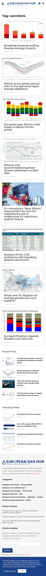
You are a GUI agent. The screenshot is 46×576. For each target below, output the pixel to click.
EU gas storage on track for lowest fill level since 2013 (28, 372)
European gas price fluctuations (30, 434)
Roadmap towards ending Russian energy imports (21, 47)
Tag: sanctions (13, 16)
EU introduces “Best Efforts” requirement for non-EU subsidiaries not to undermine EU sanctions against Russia (23, 214)
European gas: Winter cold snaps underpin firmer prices (22, 127)
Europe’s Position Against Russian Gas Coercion (21, 337)
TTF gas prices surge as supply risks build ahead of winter (29, 394)
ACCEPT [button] (22, 571)
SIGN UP (7, 550)
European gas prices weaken (29, 414)
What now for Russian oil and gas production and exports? (20, 298)
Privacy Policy (26, 554)
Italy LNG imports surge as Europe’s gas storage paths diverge (28, 383)
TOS (18, 554)
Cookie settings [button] (9, 571)
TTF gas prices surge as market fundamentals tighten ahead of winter (30, 360)
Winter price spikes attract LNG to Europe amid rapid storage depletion (22, 86)
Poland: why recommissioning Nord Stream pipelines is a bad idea (21, 169)
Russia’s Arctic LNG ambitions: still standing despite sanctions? (20, 257)
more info (34, 473)
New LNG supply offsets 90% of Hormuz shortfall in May (29, 425)
